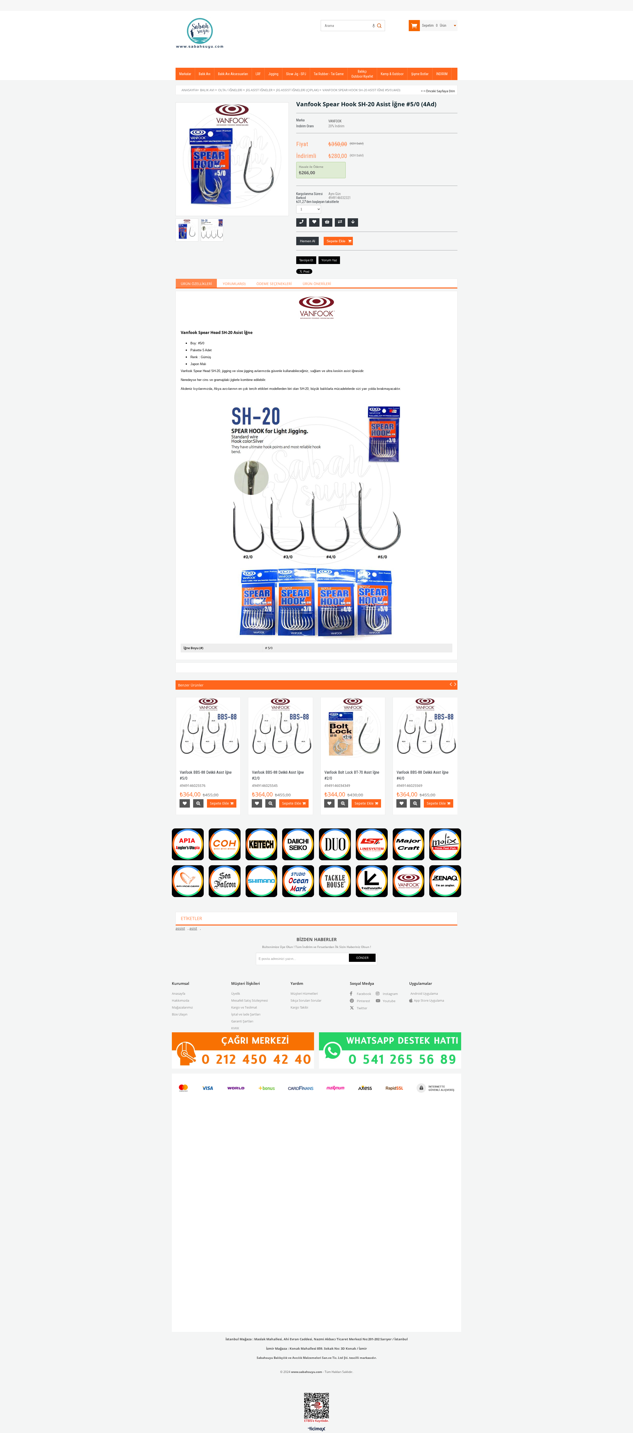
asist (193, 928)
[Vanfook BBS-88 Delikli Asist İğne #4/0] (425, 729)
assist (180, 928)
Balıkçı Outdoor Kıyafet (362, 73)
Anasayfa (178, 993)
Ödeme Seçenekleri (274, 283)
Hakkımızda (180, 1000)
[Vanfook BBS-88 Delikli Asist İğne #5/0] (208, 729)
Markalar (185, 74)
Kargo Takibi (299, 1007)
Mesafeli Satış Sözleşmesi (249, 1000)
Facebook (363, 994)
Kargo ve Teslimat (244, 1007)
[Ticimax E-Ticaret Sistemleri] (316, 1429)
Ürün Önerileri (317, 283)
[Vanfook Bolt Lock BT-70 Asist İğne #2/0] (353, 729)
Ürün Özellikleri (196, 283)
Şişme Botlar (420, 74)
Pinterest (363, 1001)
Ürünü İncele (198, 803)
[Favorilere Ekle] (314, 222)
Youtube (388, 1001)
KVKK (235, 1028)
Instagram (390, 994)
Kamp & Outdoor (392, 74)
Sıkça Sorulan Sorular (306, 1000)
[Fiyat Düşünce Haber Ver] (353, 222)
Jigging (273, 74)
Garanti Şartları (242, 1021)
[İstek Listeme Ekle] (327, 222)
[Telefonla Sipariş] (301, 222)
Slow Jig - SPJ (296, 74)
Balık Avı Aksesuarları (233, 74)
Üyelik (235, 993)
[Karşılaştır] (340, 222)
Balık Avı (204, 74)
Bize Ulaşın (179, 1014)
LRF (258, 74)
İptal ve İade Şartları (245, 1014)
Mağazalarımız (182, 1007)
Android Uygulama (424, 993)
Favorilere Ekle (185, 803)
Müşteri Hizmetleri (304, 993)
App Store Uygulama (429, 1000)
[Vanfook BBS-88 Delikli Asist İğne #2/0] (280, 729)
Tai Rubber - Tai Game (329, 74)
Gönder (362, 958)
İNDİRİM (442, 74)
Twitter (361, 1008)
